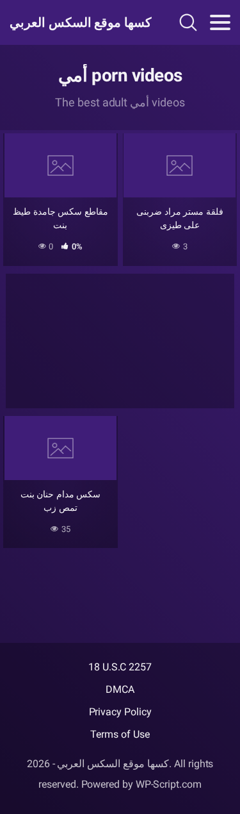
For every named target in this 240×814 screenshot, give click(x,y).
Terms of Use (119, 734)
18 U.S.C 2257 (120, 667)
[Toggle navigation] (220, 22)
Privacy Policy (120, 712)
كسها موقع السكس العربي (76, 22)
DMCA (120, 689)
